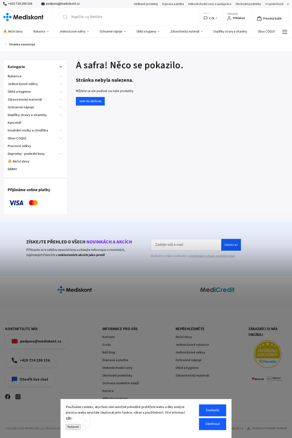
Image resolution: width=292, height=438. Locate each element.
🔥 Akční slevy (18, 161)
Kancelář (14, 122)
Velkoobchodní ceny (117, 367)
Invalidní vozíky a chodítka (28, 130)
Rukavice (15, 76)
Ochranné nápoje (21, 107)
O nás (106, 344)
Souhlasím (212, 410)
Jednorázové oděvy (23, 84)
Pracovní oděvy (19, 146)
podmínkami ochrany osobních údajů (212, 256)
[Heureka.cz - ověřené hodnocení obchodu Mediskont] (267, 354)
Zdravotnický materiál (25, 99)
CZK (212, 18)
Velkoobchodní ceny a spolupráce (209, 4)
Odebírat (231, 244)
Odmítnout (212, 424)
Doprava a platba (173, 4)
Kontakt (108, 337)
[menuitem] (15, 32)
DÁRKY (12, 169)
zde (68, 418)
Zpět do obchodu (90, 101)
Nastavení (73, 427)
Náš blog (108, 352)
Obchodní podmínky (248, 4)
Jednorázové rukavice (192, 344)
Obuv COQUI (17, 138)
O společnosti (274, 4)
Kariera (108, 391)
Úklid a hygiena (19, 91)
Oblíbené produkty (146, 4)
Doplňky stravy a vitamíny (27, 115)
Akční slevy (183, 337)
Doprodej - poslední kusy (26, 153)
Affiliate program (115, 398)
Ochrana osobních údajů (120, 383)
